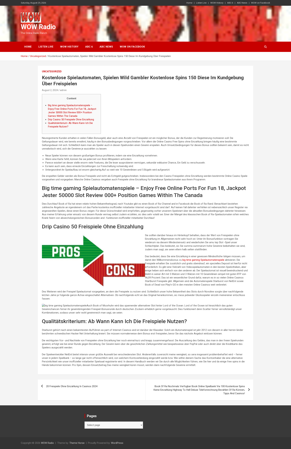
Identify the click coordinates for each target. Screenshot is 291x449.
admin (63, 90)
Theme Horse (77, 442)
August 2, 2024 (50, 90)
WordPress (117, 442)
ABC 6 (230, 3)
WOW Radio (38, 27)
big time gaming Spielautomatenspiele (203, 259)
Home (189, 3)
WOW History (216, 3)
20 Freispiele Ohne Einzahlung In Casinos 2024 (71, 386)
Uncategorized (52, 71)
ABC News (242, 3)
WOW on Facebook (260, 3)
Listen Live (201, 3)
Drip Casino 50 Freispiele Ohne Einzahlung (71, 119)
